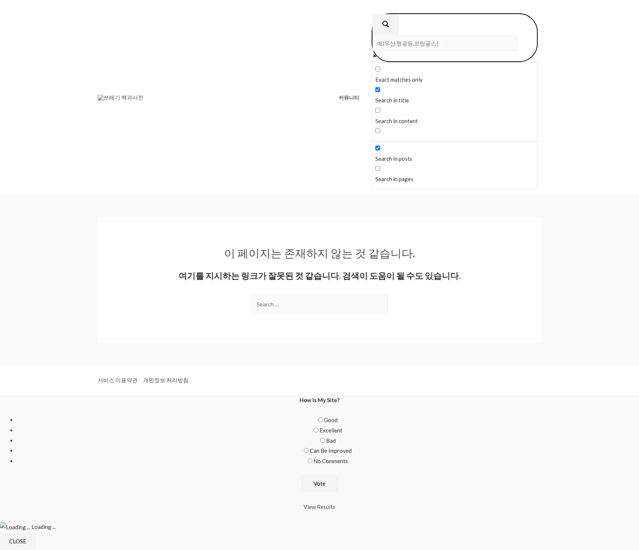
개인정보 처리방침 (166, 380)
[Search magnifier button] (385, 24)
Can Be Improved (331, 450)
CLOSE (17, 541)
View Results (319, 506)
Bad (331, 440)
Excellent (331, 430)
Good (331, 420)
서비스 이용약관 (118, 380)
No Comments (331, 461)
